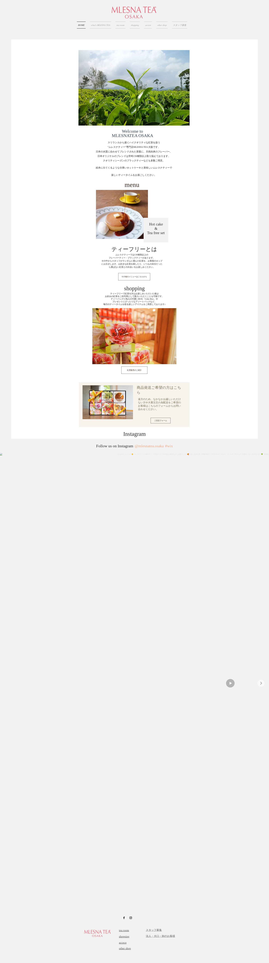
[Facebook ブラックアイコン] (124, 917)
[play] (183, 123)
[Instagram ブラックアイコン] (130, 917)
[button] (154, 88)
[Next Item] (261, 683)
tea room (124, 930)
